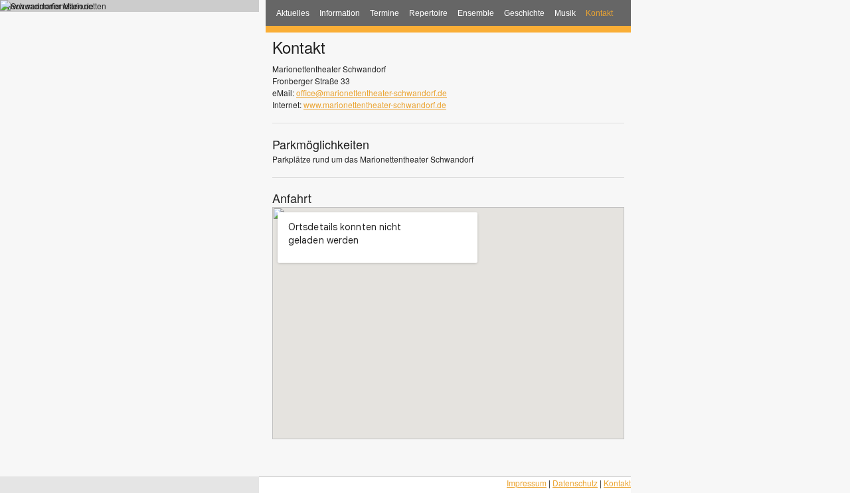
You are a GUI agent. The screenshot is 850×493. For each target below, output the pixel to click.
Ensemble (476, 13)
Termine (384, 13)
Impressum (527, 482)
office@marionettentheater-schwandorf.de (371, 92)
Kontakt (599, 13)
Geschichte (524, 13)
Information (339, 13)
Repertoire (428, 13)
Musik (565, 13)
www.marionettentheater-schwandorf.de (374, 104)
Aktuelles (292, 13)
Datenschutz (575, 482)
